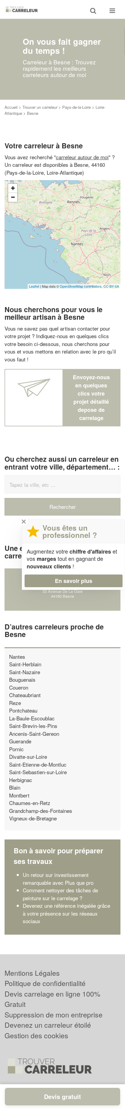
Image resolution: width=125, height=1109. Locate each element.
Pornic (16, 749)
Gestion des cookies (36, 1035)
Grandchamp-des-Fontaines (40, 810)
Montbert (19, 795)
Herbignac (20, 780)
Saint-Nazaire (24, 672)
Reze (15, 702)
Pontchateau (23, 710)
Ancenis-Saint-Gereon (34, 733)
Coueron (18, 687)
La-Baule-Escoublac (32, 718)
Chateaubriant (25, 695)
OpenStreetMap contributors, (81, 286)
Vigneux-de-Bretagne (33, 818)
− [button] (13, 197)
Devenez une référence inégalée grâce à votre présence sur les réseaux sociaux (66, 913)
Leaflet (34, 286)
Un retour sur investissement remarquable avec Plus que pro (58, 878)
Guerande (20, 741)
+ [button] (13, 188)
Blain (14, 787)
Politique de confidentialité (45, 983)
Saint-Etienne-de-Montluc (37, 764)
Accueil (11, 107)
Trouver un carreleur (39, 107)
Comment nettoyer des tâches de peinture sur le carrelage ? (60, 894)
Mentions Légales (32, 973)
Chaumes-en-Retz (29, 803)
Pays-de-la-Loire (76, 107)
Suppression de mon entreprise (54, 1015)
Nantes (17, 656)
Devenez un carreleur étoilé (48, 1025)
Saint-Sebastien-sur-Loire (38, 772)
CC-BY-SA (111, 286)
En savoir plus (73, 581)
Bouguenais (22, 679)
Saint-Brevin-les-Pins (33, 725)
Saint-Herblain (25, 664)
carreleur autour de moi (82, 157)
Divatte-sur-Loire (28, 756)
